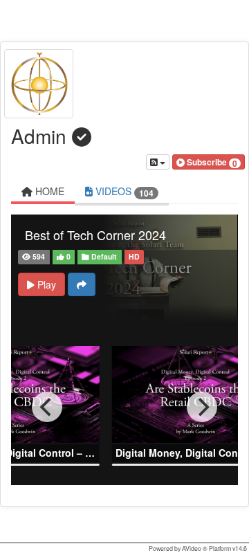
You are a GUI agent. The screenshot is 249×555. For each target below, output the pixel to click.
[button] (208, 162)
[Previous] (47, 407)
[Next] (202, 407)
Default (103, 256)
